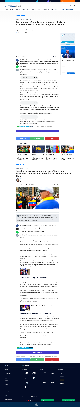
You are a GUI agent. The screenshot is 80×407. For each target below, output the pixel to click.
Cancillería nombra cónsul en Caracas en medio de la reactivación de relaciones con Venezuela (43, 270)
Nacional (11, 9)
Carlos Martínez (21, 27)
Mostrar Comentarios (37, 131)
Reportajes (7, 391)
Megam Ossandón (25, 183)
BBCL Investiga (44, 9)
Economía (23, 9)
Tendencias (34, 9)
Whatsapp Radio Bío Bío (69, 400)
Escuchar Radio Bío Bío (68, 1)
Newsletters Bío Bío (42, 1)
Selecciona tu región (10, 1)
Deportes (28, 9)
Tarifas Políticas (8, 399)
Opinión (38, 9)
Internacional (17, 9)
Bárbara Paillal (23, 178)
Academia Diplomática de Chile (46, 234)
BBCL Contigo (51, 9)
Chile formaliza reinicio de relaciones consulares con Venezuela (43, 306)
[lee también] (25, 272)
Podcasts (6, 9)
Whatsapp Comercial (48, 400)
